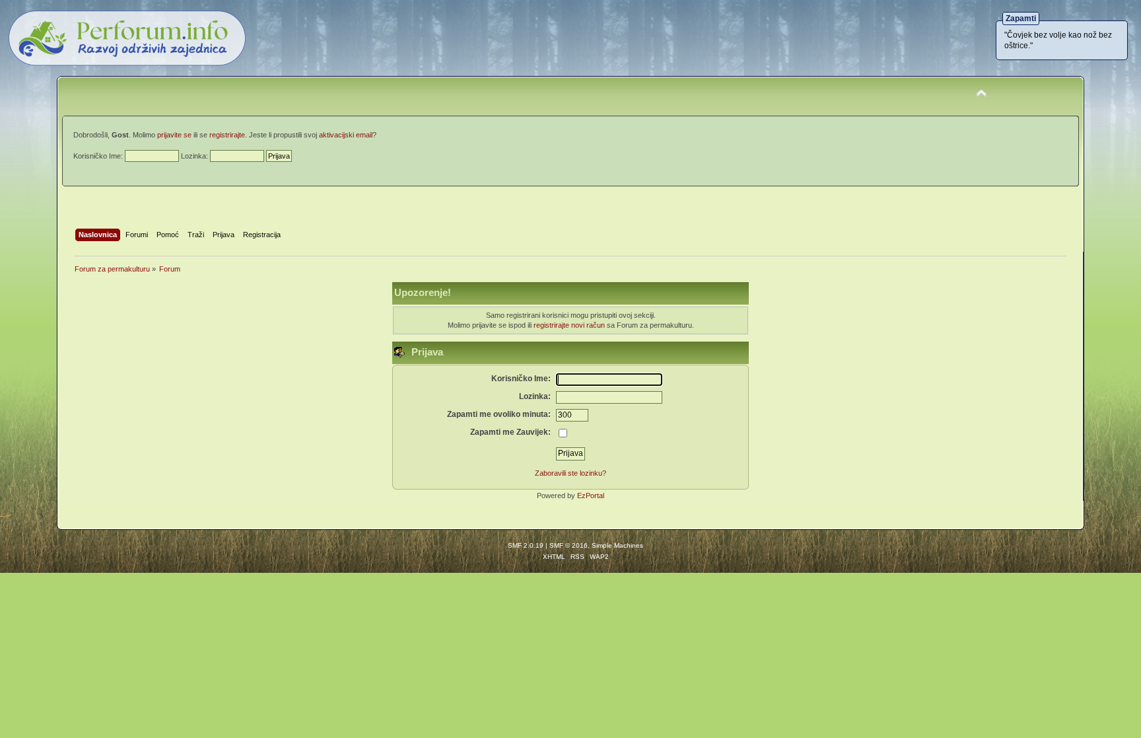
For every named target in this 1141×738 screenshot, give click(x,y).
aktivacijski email (345, 135)
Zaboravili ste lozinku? (570, 473)
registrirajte (227, 135)
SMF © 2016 (568, 545)
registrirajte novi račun (569, 325)
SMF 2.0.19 (525, 545)
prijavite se (174, 135)
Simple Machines (617, 545)
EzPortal (590, 495)
